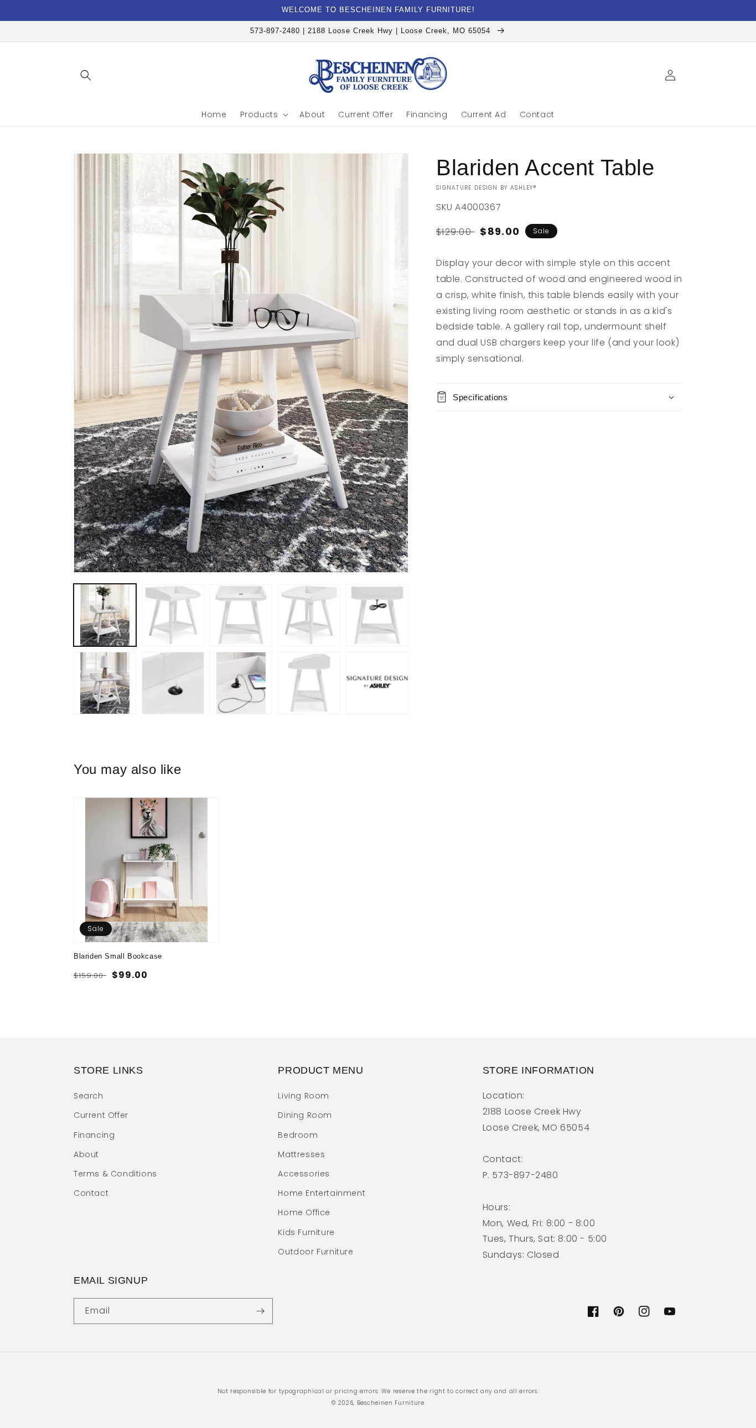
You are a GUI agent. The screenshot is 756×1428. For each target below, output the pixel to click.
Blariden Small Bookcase (118, 956)
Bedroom (298, 1135)
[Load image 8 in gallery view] (241, 683)
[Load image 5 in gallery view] (377, 615)
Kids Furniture (306, 1232)
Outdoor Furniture (315, 1251)
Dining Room (305, 1115)
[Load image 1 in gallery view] (105, 615)
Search (88, 1095)
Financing (94, 1135)
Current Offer (101, 1115)
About (86, 1154)
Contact (91, 1193)
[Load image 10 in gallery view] (377, 683)
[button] (86, 75)
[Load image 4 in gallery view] (309, 615)
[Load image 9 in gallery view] (309, 683)
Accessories (304, 1173)
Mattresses (301, 1154)
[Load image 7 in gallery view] (173, 683)
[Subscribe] (260, 1311)
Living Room (303, 1095)
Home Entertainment (321, 1193)
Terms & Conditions (115, 1173)
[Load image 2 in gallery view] (173, 615)
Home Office (304, 1212)
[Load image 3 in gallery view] (241, 615)
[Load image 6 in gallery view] (105, 683)
